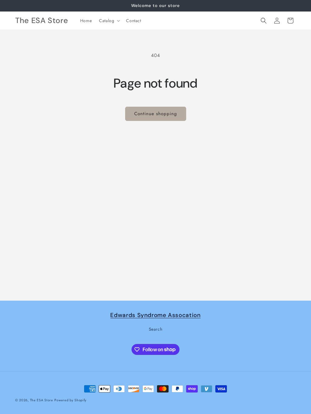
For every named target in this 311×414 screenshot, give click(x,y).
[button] (108, 20)
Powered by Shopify (70, 400)
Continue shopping (155, 113)
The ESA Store (41, 400)
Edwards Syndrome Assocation (155, 315)
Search (155, 329)
